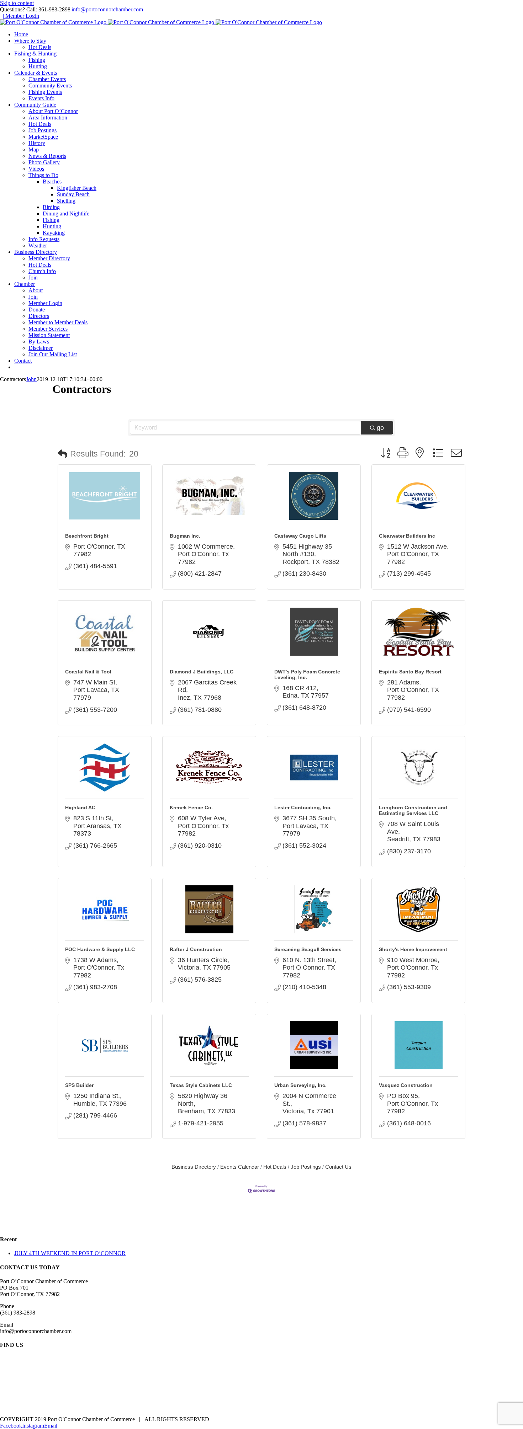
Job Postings (306, 1167)
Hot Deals (274, 1167)
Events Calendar (239, 1167)
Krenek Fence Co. (191, 807)
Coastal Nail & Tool (88, 671)
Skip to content (17, 3)
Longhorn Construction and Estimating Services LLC (413, 810)
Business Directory (193, 1167)
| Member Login (21, 16)
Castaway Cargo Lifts (300, 536)
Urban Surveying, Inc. (300, 1085)
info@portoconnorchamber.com (107, 9)
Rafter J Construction (196, 949)
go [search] (380, 427)
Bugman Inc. (185, 536)
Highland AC (80, 807)
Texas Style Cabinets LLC (201, 1085)
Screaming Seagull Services (308, 949)
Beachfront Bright (87, 536)
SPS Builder (79, 1085)
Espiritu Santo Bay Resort (410, 671)
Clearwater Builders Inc (407, 536)
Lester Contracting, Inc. (303, 807)
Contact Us (338, 1167)
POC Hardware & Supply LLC (100, 949)
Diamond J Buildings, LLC (201, 671)
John (31, 379)
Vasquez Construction (406, 1085)
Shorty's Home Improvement (413, 949)
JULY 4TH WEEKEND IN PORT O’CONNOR (70, 1253)
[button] (62, 454)
